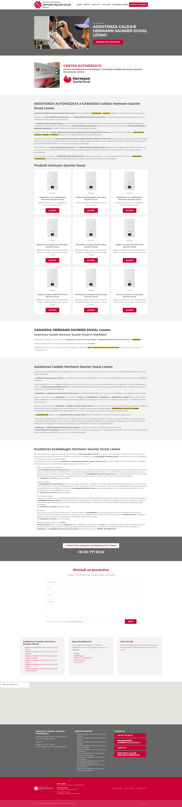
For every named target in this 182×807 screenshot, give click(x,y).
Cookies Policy (141, 788)
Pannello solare (79, 660)
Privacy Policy (129, 788)
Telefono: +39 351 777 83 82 (45, 744)
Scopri (52, 210)
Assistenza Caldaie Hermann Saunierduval (128, 754)
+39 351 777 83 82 (124, 735)
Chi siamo (106, 4)
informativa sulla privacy (76, 621)
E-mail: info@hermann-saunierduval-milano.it (51, 747)
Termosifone (78, 662)
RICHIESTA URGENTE (138, 4)
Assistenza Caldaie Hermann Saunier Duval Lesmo (139, 645)
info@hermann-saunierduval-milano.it (128, 742)
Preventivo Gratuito (108, 42)
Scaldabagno (79, 656)
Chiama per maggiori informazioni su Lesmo (91, 545)
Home (79, 4)
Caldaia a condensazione (83, 658)
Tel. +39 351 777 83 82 (63, 792)
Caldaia (76, 654)
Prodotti (96, 4)
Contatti (121, 748)
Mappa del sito (117, 788)
